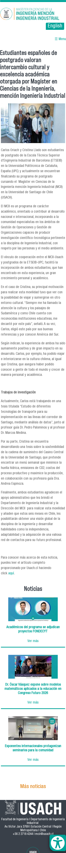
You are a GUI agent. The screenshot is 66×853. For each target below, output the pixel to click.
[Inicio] (33, 14)
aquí (11, 573)
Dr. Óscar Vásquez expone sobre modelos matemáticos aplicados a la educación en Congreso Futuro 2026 (33, 689)
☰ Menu (60, 39)
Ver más (32, 641)
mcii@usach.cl (44, 834)
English (55, 26)
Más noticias (33, 787)
